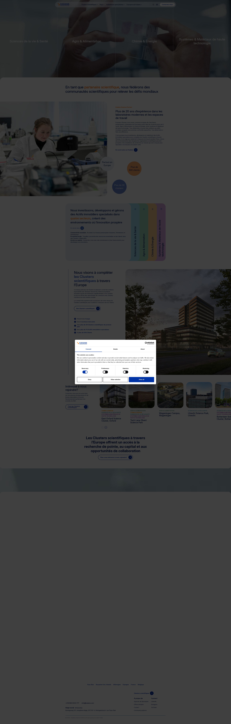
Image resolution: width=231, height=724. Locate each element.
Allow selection (115, 379)
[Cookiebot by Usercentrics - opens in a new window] (146, 343)
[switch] (105, 372)
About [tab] (143, 349)
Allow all (141, 379)
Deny (89, 379)
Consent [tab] (88, 349)
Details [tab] (115, 349)
